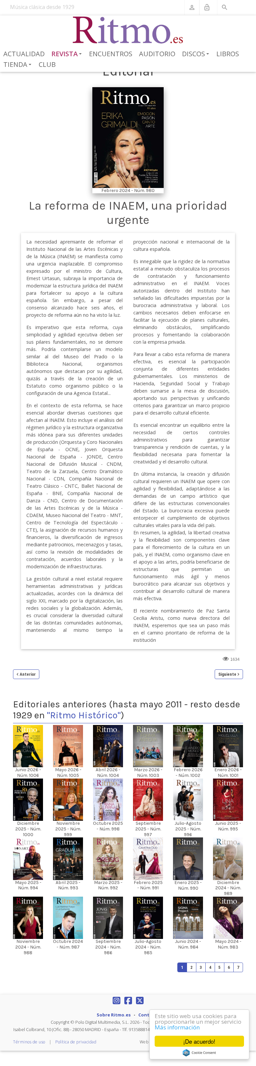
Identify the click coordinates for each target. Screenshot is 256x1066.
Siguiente (227, 674)
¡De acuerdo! (199, 1041)
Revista (67, 54)
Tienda (18, 65)
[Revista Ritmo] (128, 30)
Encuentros (110, 53)
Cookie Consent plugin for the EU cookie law (199, 1052)
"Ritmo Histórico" (84, 715)
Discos (196, 54)
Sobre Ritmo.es (114, 1015)
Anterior (28, 674)
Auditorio (157, 53)
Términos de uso (29, 1042)
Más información (177, 1027)
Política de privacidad (75, 1042)
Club (47, 64)
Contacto (149, 1015)
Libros (227, 53)
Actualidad (24, 53)
